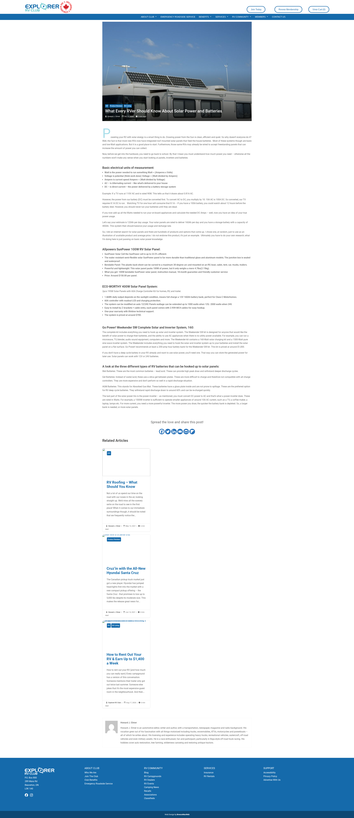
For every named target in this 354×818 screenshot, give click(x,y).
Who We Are (90, 772)
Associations (150, 794)
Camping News (151, 787)
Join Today (256, 9)
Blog (146, 772)
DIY (107, 106)
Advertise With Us (271, 780)
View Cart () (319, 9)
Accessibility (269, 772)
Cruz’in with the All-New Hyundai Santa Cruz (126, 576)
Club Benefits (90, 780)
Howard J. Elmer (113, 116)
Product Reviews (116, 106)
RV (109, 625)
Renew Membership (288, 9)
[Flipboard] (192, 431)
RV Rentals (209, 776)
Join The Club (91, 776)
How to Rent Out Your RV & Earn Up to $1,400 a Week (126, 664)
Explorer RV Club (114, 703)
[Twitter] (168, 431)
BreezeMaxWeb (183, 814)
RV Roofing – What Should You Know (126, 490)
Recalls (147, 791)
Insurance (208, 772)
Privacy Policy (270, 776)
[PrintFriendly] (186, 431)
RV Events (149, 783)
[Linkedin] (174, 431)
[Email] (180, 431)
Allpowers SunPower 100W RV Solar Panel (131, 249)
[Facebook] (162, 431)
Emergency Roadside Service (178, 17)
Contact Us (278, 17)
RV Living (127, 106)
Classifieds (149, 798)
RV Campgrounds (152, 776)
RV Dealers (149, 780)
